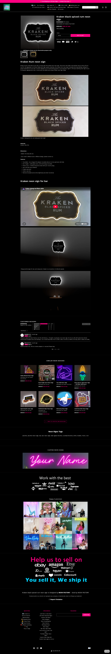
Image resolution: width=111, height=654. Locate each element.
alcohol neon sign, (33, 435)
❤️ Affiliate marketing (25, 625)
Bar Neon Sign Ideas (46, 628)
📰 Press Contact (26, 623)
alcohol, (24, 435)
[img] (28, 334)
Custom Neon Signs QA (46, 637)
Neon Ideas (46, 626)
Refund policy (26, 617)
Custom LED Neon (45, 617)
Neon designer (45, 619)
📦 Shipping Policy (26, 619)
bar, (40, 435)
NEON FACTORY (70, 24)
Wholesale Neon (46, 625)
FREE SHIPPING (60, 28)
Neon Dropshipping (46, 621)
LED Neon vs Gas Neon (46, 613)
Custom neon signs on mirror (46, 639)
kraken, (79, 435)
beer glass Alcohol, (56, 435)
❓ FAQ (26, 626)
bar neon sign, (46, 435)
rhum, (84, 435)
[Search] (96, 7)
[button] (59, 22)
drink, (75, 435)
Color (58, 33)
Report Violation (56, 599)
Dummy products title (10, 1)
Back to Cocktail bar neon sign (56, 421)
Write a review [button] (86, 324)
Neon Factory (45, 623)
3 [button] (55, 349)
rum (87, 435)
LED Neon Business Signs (46, 615)
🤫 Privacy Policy (26, 621)
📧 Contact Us (26, 613)
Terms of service (26, 615)
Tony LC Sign (27, 628)
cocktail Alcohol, (68, 435)
